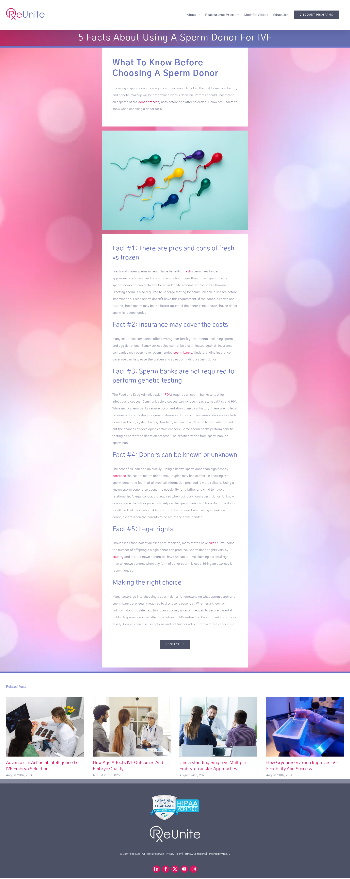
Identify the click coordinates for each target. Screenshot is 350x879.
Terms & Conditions (194, 853)
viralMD (225, 853)
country (118, 556)
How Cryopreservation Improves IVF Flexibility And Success (305, 727)
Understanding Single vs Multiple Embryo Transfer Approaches (218, 727)
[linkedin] (156, 869)
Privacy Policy (173, 853)
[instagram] (193, 869)
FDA (168, 394)
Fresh (187, 271)
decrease (119, 475)
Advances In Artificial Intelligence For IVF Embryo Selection (45, 727)
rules (212, 543)
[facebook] (165, 869)
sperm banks (182, 352)
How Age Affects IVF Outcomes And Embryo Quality (131, 727)
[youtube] (184, 869)
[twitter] (175, 869)
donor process (148, 102)
